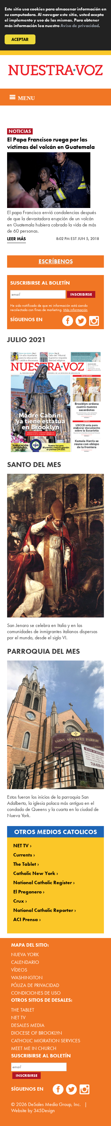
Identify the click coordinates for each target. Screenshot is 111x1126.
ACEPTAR (20, 39)
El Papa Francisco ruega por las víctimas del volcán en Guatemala (51, 143)
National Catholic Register (42, 883)
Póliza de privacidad (35, 985)
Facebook (67, 321)
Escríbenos (56, 261)
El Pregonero (27, 892)
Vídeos (19, 970)
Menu (25, 97)
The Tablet (24, 864)
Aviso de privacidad (79, 25)
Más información (75, 309)
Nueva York (25, 954)
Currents (22, 855)
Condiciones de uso (36, 993)
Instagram (94, 321)
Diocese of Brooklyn (36, 1033)
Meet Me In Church (33, 1048)
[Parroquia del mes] (55, 725)
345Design (44, 1110)
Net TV (18, 1017)
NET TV (21, 846)
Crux (18, 901)
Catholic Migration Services (45, 1040)
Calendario (25, 962)
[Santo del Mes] (55, 545)
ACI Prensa (25, 919)
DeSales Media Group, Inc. (54, 1104)
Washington (27, 977)
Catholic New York (34, 873)
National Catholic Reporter (43, 910)
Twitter (81, 321)
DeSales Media (27, 1025)
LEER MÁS (16, 239)
